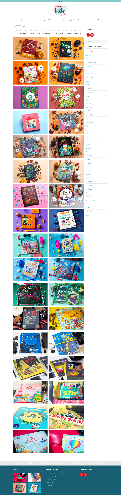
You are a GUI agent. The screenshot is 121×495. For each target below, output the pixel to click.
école (89, 208)
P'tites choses (46, 33)
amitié (89, 55)
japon (89, 126)
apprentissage (91, 63)
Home (22, 20)
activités (89, 51)
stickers (89, 189)
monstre (89, 152)
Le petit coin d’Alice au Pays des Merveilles (54, 20)
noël (88, 167)
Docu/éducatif (23, 33)
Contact (91, 20)
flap (88, 96)
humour (89, 118)
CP (88, 85)
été (88, 215)
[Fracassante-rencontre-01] (19, 488)
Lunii (88, 141)
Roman (61, 33)
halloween (90, 107)
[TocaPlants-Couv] (34, 477)
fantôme (89, 92)
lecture (89, 133)
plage (89, 178)
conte (89, 81)
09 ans (65, 30)
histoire (89, 115)
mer (88, 144)
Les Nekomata (50, 485)
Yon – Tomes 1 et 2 (51, 479)
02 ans (25, 30)
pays (88, 170)
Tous (15, 30)
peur (88, 174)
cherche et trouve (92, 74)
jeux (88, 129)
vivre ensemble (91, 200)
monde (89, 148)
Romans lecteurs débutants (73, 33)
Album (80, 30)
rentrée (89, 182)
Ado (75, 30)
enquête (89, 89)
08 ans (59, 30)
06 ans (48, 30)
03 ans (31, 30)
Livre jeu (32, 33)
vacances (90, 193)
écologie (89, 211)
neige (89, 163)
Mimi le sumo (50, 482)
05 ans (42, 30)
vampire (89, 196)
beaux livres (90, 66)
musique (89, 156)
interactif (90, 122)
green (89, 103)
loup (88, 137)
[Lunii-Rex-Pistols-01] (19, 477)
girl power (90, 100)
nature (89, 159)
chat (88, 70)
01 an (20, 30)
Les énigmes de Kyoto (52, 477)
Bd (16, 33)
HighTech (71, 20)
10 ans (70, 30)
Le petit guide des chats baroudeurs (56, 474)
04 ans (37, 30)
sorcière (89, 185)
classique (90, 77)
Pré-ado (55, 33)
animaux (89, 59)
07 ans (53, 30)
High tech (90, 111)
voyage (89, 204)
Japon (37, 20)
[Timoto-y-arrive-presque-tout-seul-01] (34, 488)
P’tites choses (81, 20)
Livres (29, 20)
